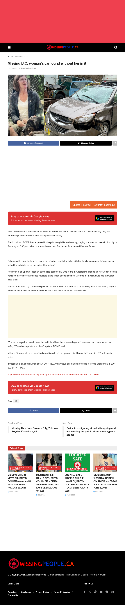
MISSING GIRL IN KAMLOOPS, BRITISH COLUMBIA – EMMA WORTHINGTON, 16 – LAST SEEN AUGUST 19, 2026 (47, 482)
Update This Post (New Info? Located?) (93, 205)
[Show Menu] (9, 47)
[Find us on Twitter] (89, 592)
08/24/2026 (13, 492)
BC (16, 401)
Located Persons (76, 469)
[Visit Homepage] (62, 47)
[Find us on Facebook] (84, 592)
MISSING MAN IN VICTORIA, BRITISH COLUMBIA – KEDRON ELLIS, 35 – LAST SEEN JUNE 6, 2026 (105, 481)
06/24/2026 (99, 492)
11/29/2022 (12, 68)
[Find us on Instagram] (112, 592)
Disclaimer (26, 591)
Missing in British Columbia (19, 468)
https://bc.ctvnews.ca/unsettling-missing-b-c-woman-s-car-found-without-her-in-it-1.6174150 (53, 374)
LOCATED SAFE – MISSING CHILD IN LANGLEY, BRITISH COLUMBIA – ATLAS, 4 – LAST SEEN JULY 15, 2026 (77, 482)
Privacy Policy (42, 591)
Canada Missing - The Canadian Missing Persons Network (77, 574)
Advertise (12, 591)
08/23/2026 (42, 495)
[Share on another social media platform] (114, 143)
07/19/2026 (70, 495)
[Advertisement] (62, 21)
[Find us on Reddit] (106, 592)
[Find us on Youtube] (101, 592)
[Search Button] (115, 47)
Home (10, 56)
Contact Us (13, 595)
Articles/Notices (21, 56)
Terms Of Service (62, 591)
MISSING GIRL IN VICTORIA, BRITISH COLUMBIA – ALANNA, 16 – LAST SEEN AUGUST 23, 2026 (20, 481)
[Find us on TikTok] (95, 592)
